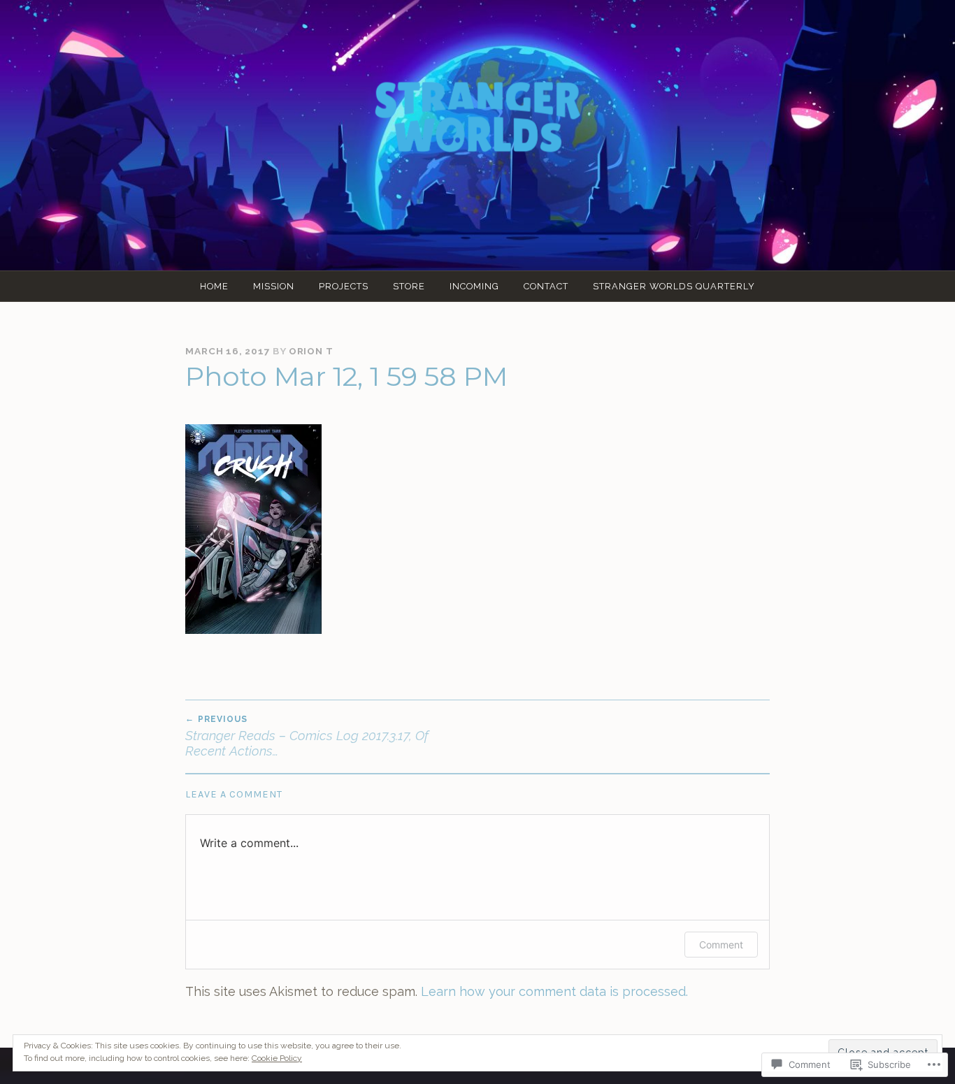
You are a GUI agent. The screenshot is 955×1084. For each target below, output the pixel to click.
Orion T (311, 350)
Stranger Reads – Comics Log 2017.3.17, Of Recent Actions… (307, 736)
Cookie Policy (277, 1058)
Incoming (474, 286)
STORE (409, 286)
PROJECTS (343, 286)
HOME (214, 286)
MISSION (273, 286)
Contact (546, 286)
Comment (721, 945)
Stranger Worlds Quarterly (674, 286)
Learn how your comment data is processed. (554, 991)
